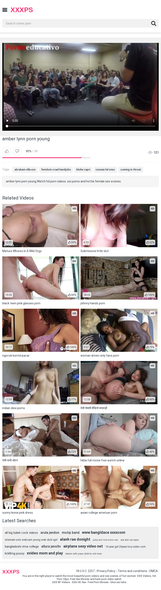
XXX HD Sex (79, 582)
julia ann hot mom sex (105, 540)
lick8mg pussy (14, 553)
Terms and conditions (132, 571)
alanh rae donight (75, 539)
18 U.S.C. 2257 (85, 571)
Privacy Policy (106, 571)
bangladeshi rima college (22, 546)
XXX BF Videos (61, 582)
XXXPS (21, 10)
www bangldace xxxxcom (103, 532)
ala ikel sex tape (130, 540)
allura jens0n (51, 546)
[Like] (6, 151)
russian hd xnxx (105, 169)
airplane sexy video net (83, 546)
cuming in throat (130, 169)
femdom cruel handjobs (56, 169)
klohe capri (83, 169)
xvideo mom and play (45, 553)
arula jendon (49, 533)
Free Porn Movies (98, 582)
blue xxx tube (118, 582)
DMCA (153, 571)
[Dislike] (17, 151)
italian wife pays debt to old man (83, 553)
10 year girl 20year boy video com (125, 546)
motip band (70, 533)
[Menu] (4, 10)
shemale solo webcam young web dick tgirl (31, 539)
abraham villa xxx (25, 169)
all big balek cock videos (21, 533)
